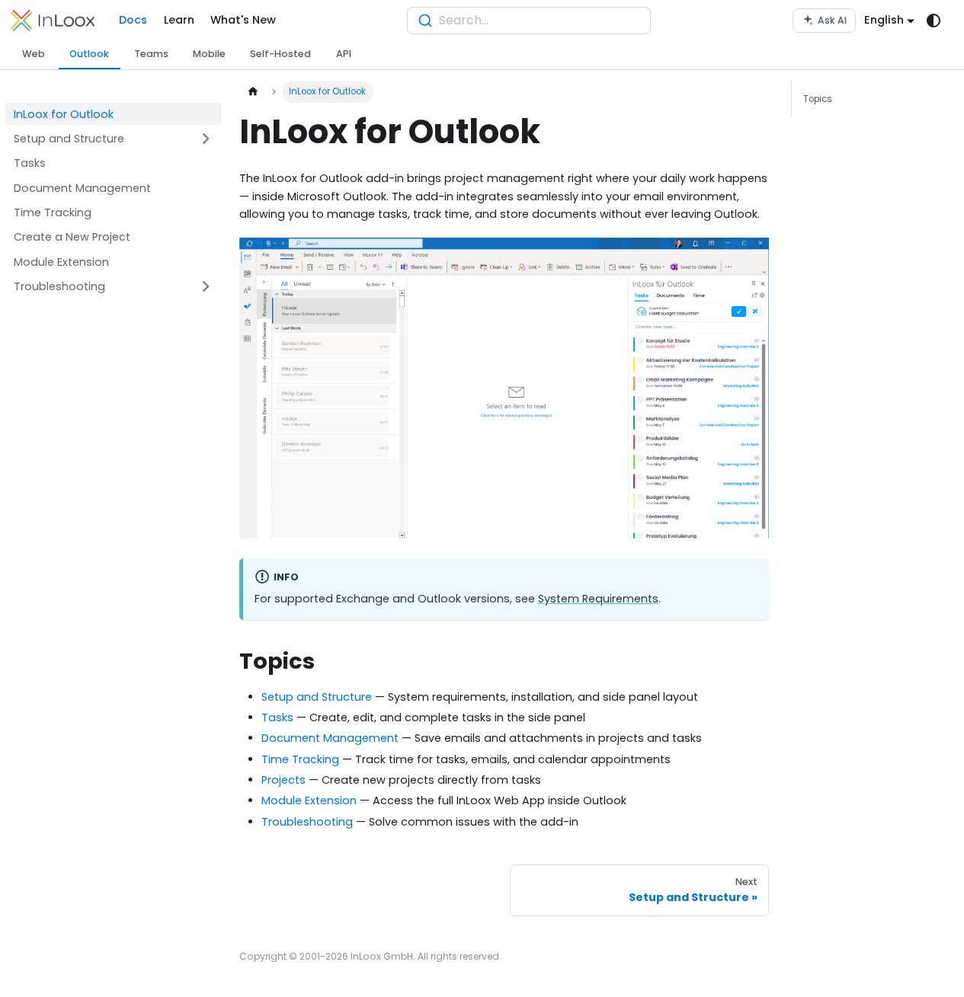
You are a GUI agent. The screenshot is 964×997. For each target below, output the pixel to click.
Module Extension (309, 800)
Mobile (209, 53)
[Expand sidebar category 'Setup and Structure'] (206, 139)
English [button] (884, 19)
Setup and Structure (316, 697)
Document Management (330, 738)
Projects (283, 780)
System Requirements (598, 598)
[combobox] (529, 20)
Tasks (277, 717)
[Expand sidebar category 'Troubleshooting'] (206, 287)
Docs (133, 19)
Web (33, 53)
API (343, 53)
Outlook (89, 53)
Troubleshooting (307, 821)
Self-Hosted (280, 53)
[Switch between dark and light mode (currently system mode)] (934, 21)
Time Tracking (300, 759)
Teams (151, 53)
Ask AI (832, 20)
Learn (179, 19)
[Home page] (252, 92)
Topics (817, 99)
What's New (243, 19)
